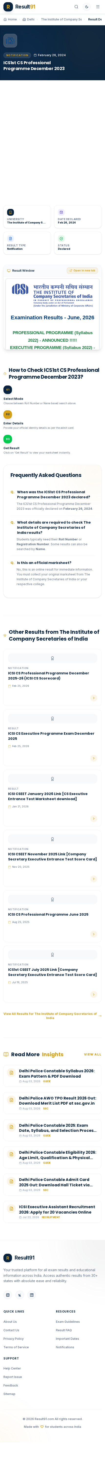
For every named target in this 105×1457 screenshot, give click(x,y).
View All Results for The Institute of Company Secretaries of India (50, 1016)
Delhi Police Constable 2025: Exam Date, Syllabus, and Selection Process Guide (57, 1131)
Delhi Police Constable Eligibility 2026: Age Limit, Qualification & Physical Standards (57, 1158)
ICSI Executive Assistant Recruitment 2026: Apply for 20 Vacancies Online (57, 1209)
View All (93, 1054)
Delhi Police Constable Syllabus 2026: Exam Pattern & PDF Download (56, 1073)
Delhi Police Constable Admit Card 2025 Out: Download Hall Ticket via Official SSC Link (54, 1185)
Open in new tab (84, 270)
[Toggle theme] (87, 7)
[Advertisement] (52, 139)
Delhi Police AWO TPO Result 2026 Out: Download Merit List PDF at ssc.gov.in (57, 1100)
